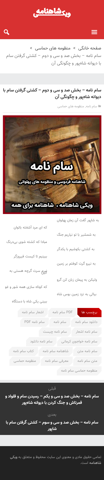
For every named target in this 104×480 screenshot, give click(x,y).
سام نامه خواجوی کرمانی (79, 341)
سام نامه (91, 106)
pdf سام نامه (62, 312)
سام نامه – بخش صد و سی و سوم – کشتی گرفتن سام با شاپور (52, 425)
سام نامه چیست (55, 332)
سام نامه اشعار (86, 332)
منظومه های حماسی (52, 48)
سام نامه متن (87, 351)
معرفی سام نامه (57, 361)
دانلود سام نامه (86, 322)
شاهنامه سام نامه (56, 351)
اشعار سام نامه (33, 312)
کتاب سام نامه (23, 351)
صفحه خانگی (89, 48)
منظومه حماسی (25, 361)
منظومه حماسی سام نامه (79, 371)
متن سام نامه (87, 361)
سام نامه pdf (34, 322)
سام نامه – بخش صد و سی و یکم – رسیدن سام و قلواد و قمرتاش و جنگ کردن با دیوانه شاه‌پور (52, 399)
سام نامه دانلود (41, 341)
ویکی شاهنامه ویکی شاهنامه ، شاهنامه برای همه (52, 12)
